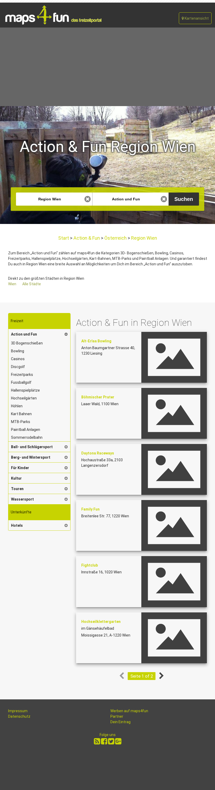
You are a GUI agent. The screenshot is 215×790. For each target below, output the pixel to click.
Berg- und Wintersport (30, 457)
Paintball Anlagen (25, 429)
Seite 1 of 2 (141, 676)
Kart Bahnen (21, 414)
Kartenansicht (196, 18)
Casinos (18, 359)
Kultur (16, 478)
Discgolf (18, 367)
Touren (17, 489)
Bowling (17, 351)
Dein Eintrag (120, 722)
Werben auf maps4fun (129, 711)
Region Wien (143, 238)
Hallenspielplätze (25, 390)
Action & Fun (86, 238)
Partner (116, 716)
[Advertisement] (107, 66)
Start (64, 238)
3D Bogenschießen (27, 343)
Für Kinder (20, 468)
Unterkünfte (21, 512)
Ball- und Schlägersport (32, 447)
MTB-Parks (20, 422)
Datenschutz (19, 716)
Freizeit (17, 321)
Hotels (17, 525)
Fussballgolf (21, 382)
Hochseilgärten (24, 398)
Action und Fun (24, 334)
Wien (12, 284)
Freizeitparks (22, 374)
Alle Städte (31, 284)
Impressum (18, 711)
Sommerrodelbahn (26, 437)
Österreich (115, 238)
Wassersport (22, 499)
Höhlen (17, 406)
